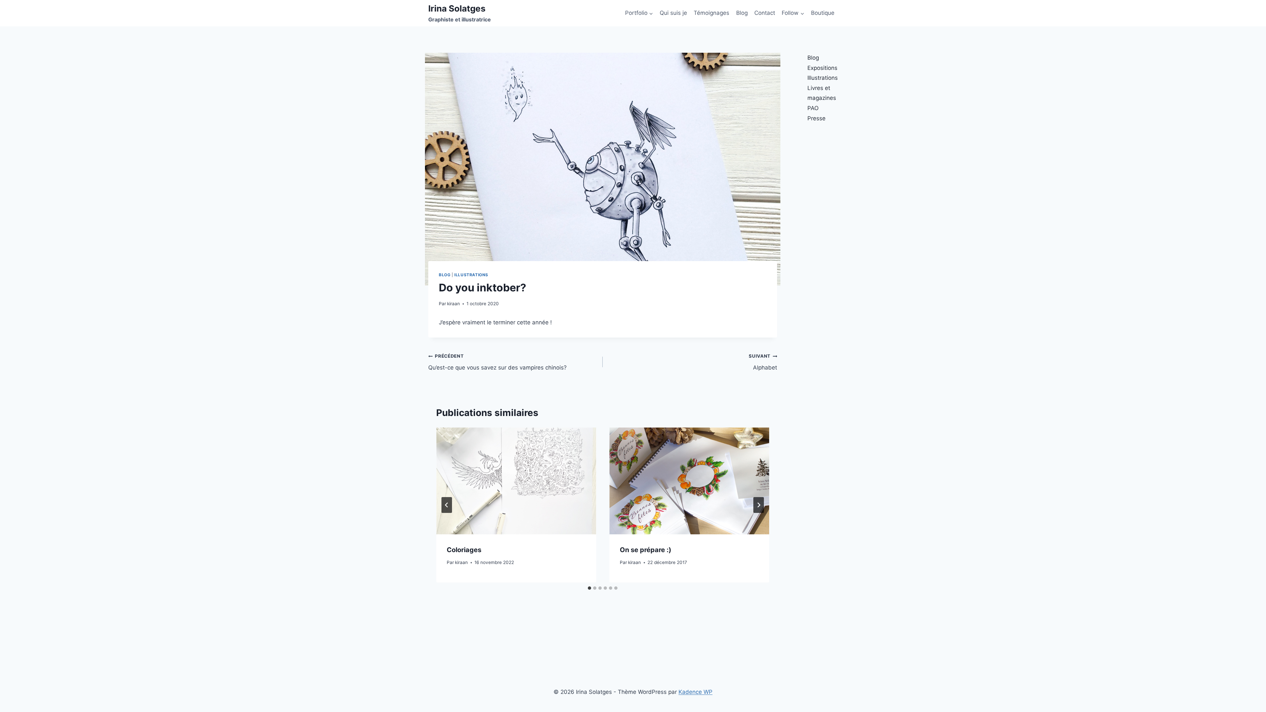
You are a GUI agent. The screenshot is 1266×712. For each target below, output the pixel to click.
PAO (813, 108)
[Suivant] (758, 505)
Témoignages (711, 13)
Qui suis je (673, 13)
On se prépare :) (645, 550)
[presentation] (516, 481)
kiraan (453, 303)
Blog (742, 13)
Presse (816, 118)
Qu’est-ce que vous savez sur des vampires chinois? (497, 362)
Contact (764, 13)
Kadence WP (695, 692)
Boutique (822, 13)
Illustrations (471, 274)
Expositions (822, 68)
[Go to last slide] (446, 505)
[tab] (589, 588)
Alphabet (763, 362)
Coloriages (464, 550)
